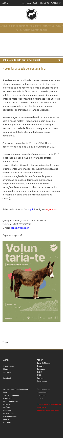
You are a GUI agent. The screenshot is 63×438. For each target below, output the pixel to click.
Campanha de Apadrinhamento (15, 389)
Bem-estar (48, 26)
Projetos (6, 404)
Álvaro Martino (42, 392)
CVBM (58, 26)
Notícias (6, 407)
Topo (5, 342)
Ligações (6, 369)
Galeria (6, 419)
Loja (5, 392)
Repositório (7, 410)
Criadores (35, 26)
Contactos (44, 3)
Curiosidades (8, 413)
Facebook (7, 378)
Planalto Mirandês (10, 416)
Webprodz (42, 395)
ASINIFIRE (7, 398)
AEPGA (5, 3)
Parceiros (7, 422)
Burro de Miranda (18, 26)
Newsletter (55, 3)
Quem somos (32, 3)
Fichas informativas (10, 401)
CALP (18, 30)
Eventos (27, 30)
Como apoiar (40, 30)
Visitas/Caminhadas (11, 395)
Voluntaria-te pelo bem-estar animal (21, 60)
